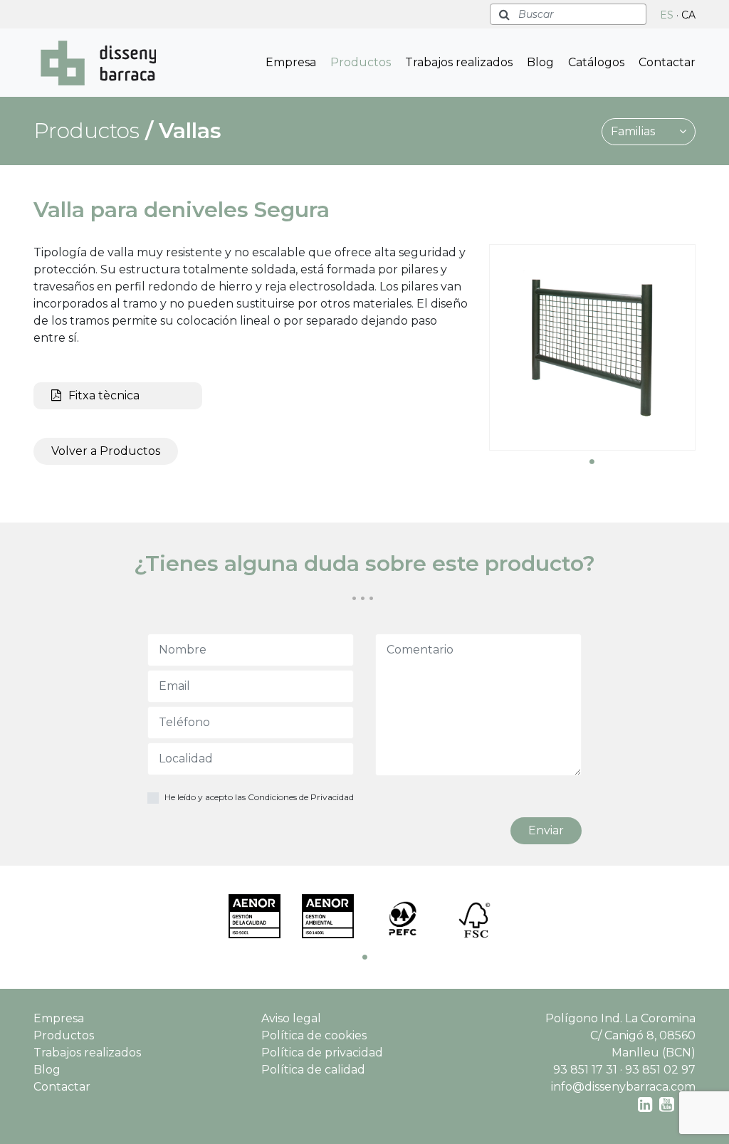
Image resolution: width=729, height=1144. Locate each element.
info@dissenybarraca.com (623, 1086)
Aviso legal (291, 1018)
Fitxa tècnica (104, 395)
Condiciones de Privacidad (301, 797)
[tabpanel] (592, 347)
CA (688, 15)
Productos (360, 62)
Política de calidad (313, 1069)
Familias (634, 131)
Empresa (291, 62)
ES (666, 15)
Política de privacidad (322, 1052)
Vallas (190, 130)
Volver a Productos (105, 451)
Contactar (667, 62)
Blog (540, 62)
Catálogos (596, 62)
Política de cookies (314, 1035)
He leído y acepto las (259, 797)
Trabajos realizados (459, 62)
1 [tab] (592, 461)
